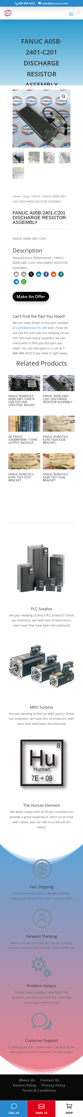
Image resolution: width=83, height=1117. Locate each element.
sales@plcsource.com (31, 328)
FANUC (36, 196)
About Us (27, 1080)
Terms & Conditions (39, 1090)
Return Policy (24, 1085)
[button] (63, 96)
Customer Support (41, 1040)
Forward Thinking (41, 936)
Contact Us (49, 1080)
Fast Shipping (42, 886)
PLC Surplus (41, 608)
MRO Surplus (41, 707)
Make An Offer (31, 296)
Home (16, 196)
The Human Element (41, 805)
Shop (26, 196)
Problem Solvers (41, 985)
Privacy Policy (53, 1085)
